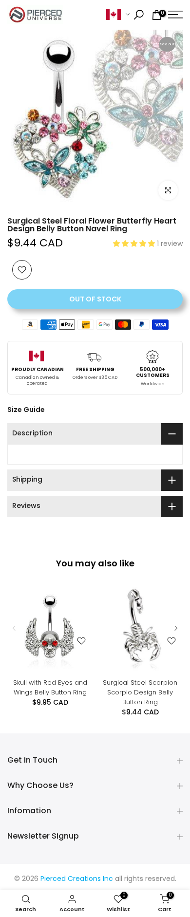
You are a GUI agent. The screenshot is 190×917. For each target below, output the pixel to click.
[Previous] (14, 628)
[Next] (175, 628)
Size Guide (26, 409)
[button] (135, 244)
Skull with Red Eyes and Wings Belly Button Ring (50, 687)
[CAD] (118, 14)
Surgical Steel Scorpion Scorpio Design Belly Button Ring (140, 692)
